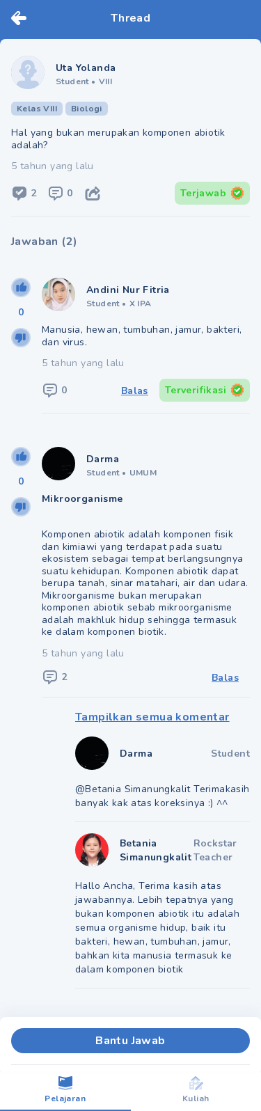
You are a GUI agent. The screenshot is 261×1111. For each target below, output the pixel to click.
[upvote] (21, 287)
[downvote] (21, 337)
